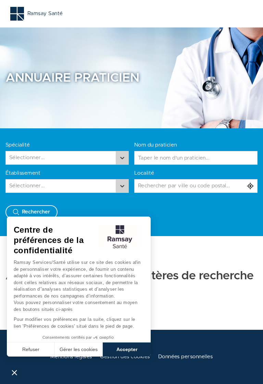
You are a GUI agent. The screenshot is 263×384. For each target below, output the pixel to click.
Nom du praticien (155, 145)
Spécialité (17, 145)
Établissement (22, 173)
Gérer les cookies (79, 349)
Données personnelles (185, 356)
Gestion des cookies (125, 356)
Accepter (126, 349)
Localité (144, 173)
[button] (14, 372)
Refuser (30, 349)
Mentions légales (71, 356)
